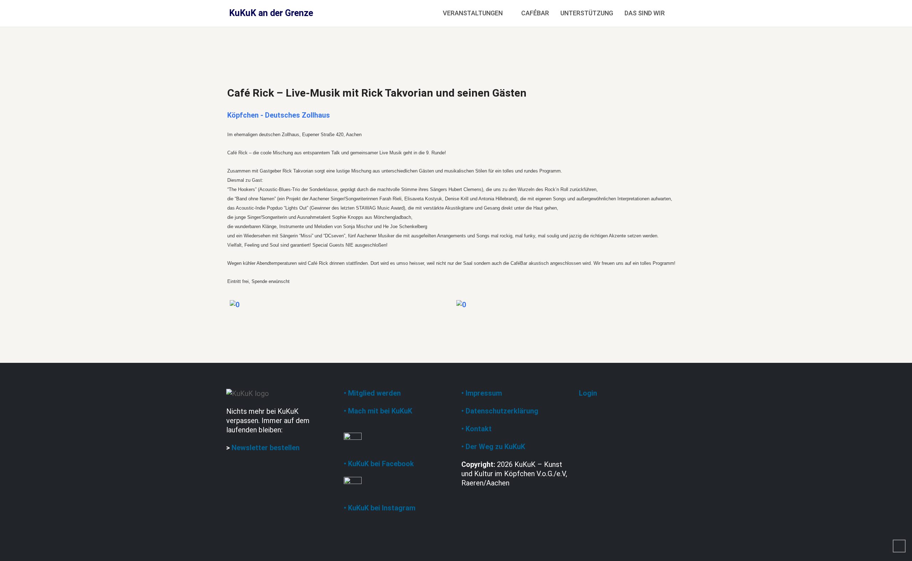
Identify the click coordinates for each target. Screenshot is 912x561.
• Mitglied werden (372, 393)
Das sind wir (645, 13)
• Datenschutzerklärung (499, 411)
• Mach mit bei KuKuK (378, 411)
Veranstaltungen (473, 13)
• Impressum (481, 393)
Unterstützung (586, 13)
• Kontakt (476, 428)
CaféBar (535, 13)
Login (588, 393)
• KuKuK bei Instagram (379, 508)
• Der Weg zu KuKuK (493, 446)
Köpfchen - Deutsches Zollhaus (278, 115)
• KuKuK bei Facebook (379, 463)
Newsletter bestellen (266, 447)
